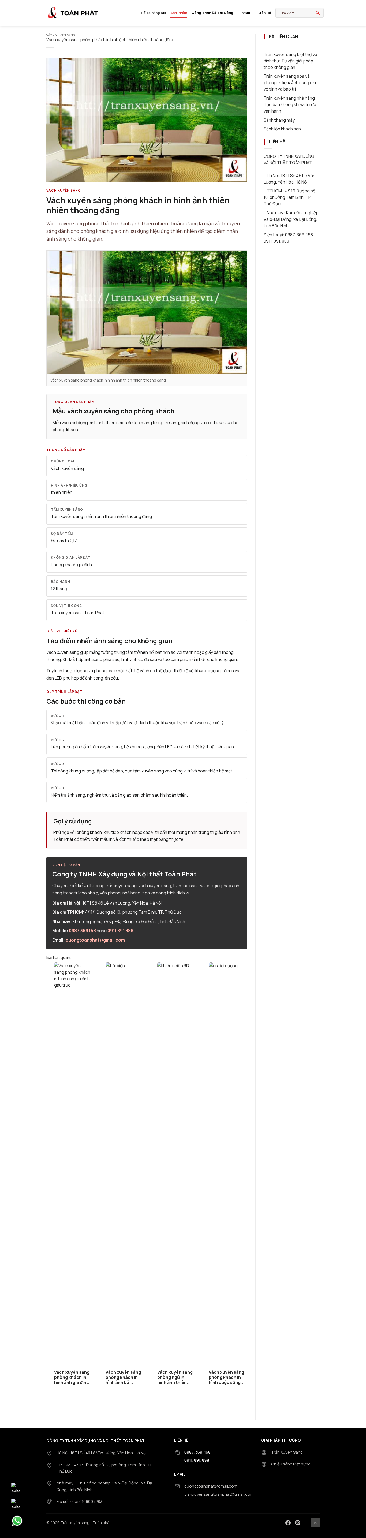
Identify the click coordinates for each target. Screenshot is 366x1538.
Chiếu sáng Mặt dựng (291, 1464)
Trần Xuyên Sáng (287, 1452)
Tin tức (244, 12)
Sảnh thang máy (279, 120)
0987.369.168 (82, 931)
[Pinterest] (297, 1522)
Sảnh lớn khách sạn (282, 129)
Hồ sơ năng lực (153, 12)
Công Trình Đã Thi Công (212, 12)
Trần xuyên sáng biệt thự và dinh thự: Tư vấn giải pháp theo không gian (290, 60)
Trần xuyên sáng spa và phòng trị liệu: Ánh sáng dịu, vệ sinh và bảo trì (290, 82)
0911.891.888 (120, 931)
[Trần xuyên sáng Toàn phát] (73, 13)
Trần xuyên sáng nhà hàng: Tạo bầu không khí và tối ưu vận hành (290, 104)
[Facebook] (288, 1522)
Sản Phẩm (178, 12)
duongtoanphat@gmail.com (95, 940)
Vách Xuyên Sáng (60, 35)
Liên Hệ (264, 12)
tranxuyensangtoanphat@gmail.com (219, 1494)
